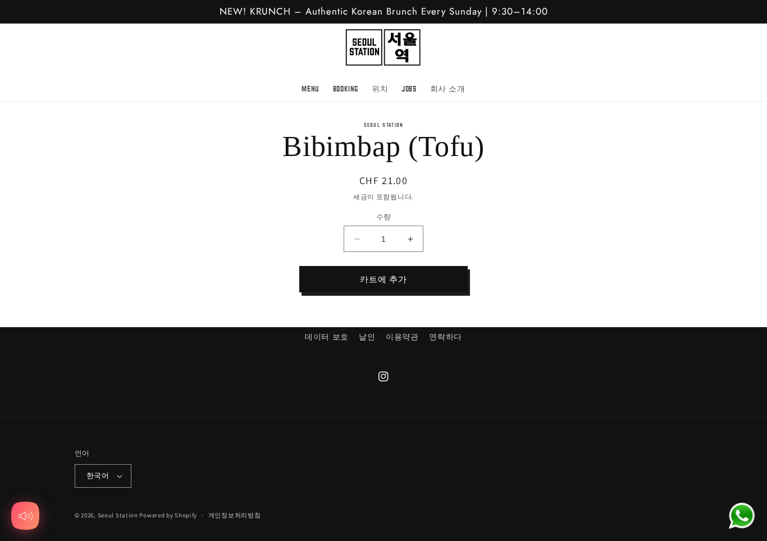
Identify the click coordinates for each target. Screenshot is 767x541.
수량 (383, 217)
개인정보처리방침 (234, 515)
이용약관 (402, 337)
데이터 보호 (327, 337)
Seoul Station (118, 515)
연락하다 (445, 337)
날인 (367, 337)
